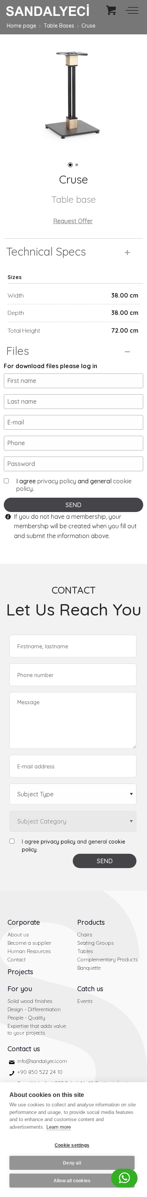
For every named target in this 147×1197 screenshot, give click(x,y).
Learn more (58, 1127)
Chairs (84, 934)
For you (20, 988)
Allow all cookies (72, 1180)
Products (91, 922)
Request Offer (73, 221)
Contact (17, 959)
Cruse (88, 25)
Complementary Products (107, 959)
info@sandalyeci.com (42, 1061)
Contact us (24, 1048)
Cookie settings (72, 1145)
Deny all (72, 1163)
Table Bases (59, 25)
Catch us (90, 988)
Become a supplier (29, 942)
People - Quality (26, 1017)
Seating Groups (95, 942)
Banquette (89, 967)
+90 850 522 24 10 (40, 1072)
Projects (20, 971)
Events (84, 1001)
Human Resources (29, 951)
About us (18, 934)
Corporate (24, 922)
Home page (21, 25)
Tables (85, 951)
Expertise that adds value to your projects (37, 1029)
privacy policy (56, 481)
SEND (73, 505)
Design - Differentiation (34, 1009)
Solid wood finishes (30, 1001)
